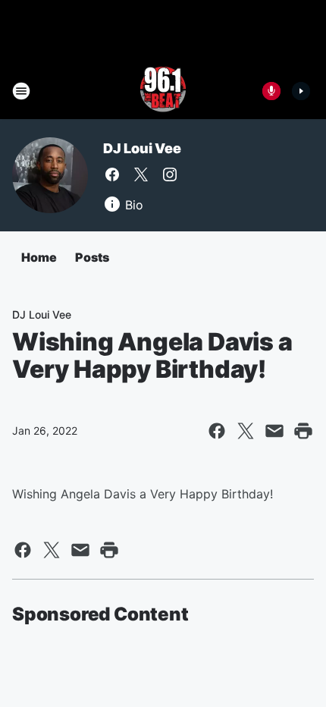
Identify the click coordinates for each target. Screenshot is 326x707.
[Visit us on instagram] (170, 174)
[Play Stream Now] (301, 91)
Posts (92, 257)
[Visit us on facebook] (112, 174)
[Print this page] (303, 430)
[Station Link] (163, 91)
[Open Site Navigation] (21, 91)
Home (39, 257)
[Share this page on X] (245, 430)
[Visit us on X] (141, 174)
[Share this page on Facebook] (216, 430)
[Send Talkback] (271, 91)
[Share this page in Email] (274, 430)
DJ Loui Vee (142, 148)
